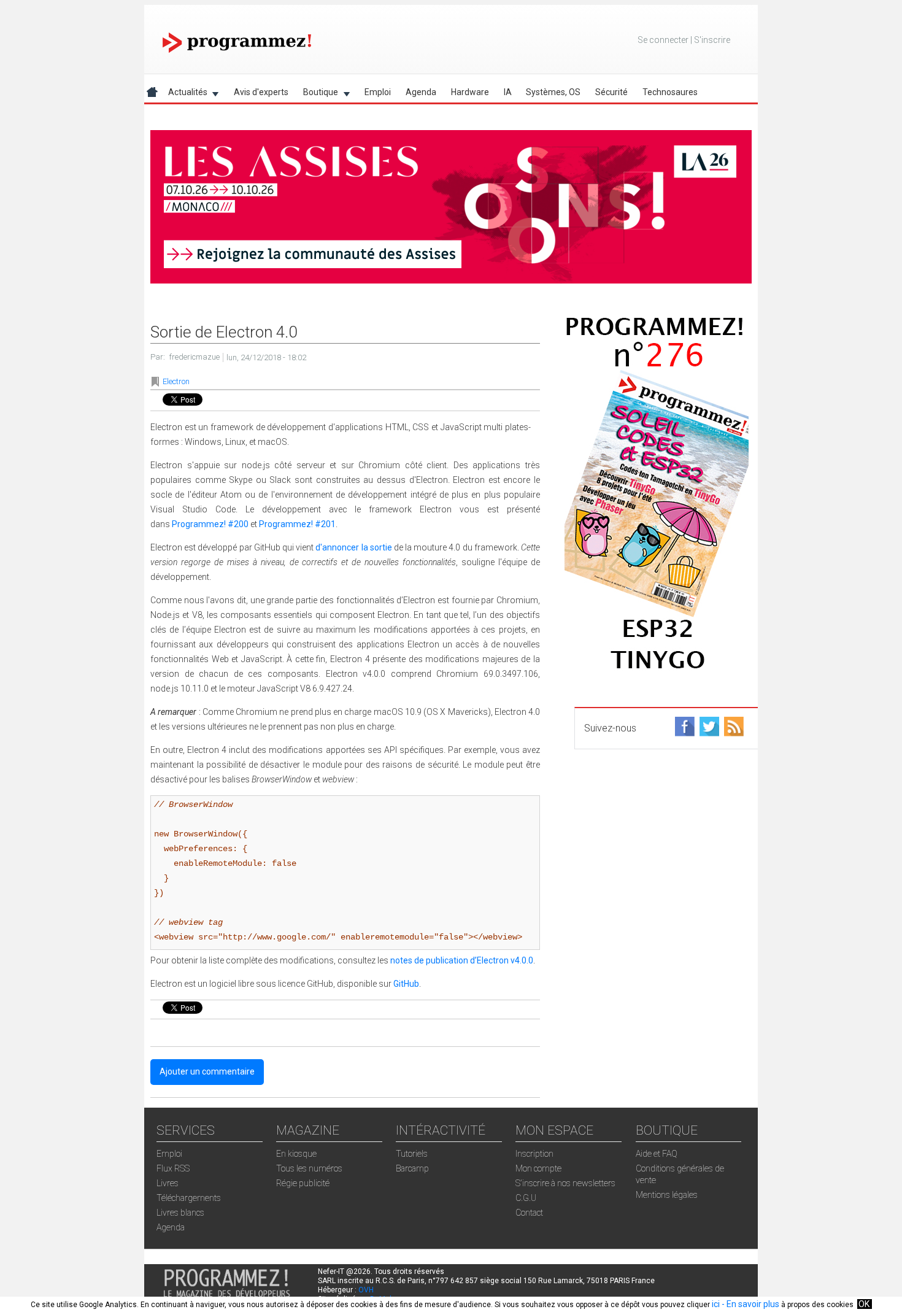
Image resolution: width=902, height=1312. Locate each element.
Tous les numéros (309, 1168)
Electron (176, 381)
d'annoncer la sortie (353, 547)
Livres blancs (180, 1212)
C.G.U (525, 1198)
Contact (529, 1212)
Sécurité (611, 92)
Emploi (377, 92)
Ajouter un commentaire (207, 1071)
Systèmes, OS (553, 92)
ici (716, 1304)
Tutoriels (412, 1154)
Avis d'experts (261, 92)
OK (863, 1304)
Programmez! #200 (210, 524)
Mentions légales (667, 1195)
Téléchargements (188, 1198)
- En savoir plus (749, 1304)
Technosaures (670, 92)
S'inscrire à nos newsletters (565, 1183)
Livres (167, 1183)
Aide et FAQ (656, 1154)
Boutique (317, 94)
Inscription (534, 1154)
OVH (366, 1290)
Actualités (184, 94)
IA (508, 92)
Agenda (421, 92)
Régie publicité (303, 1183)
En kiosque (296, 1154)
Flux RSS (173, 1168)
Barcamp (412, 1168)
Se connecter (663, 40)
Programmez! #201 (297, 524)
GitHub (406, 984)
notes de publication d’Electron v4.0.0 (461, 960)
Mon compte (538, 1168)
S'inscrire (712, 40)
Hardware (470, 92)
